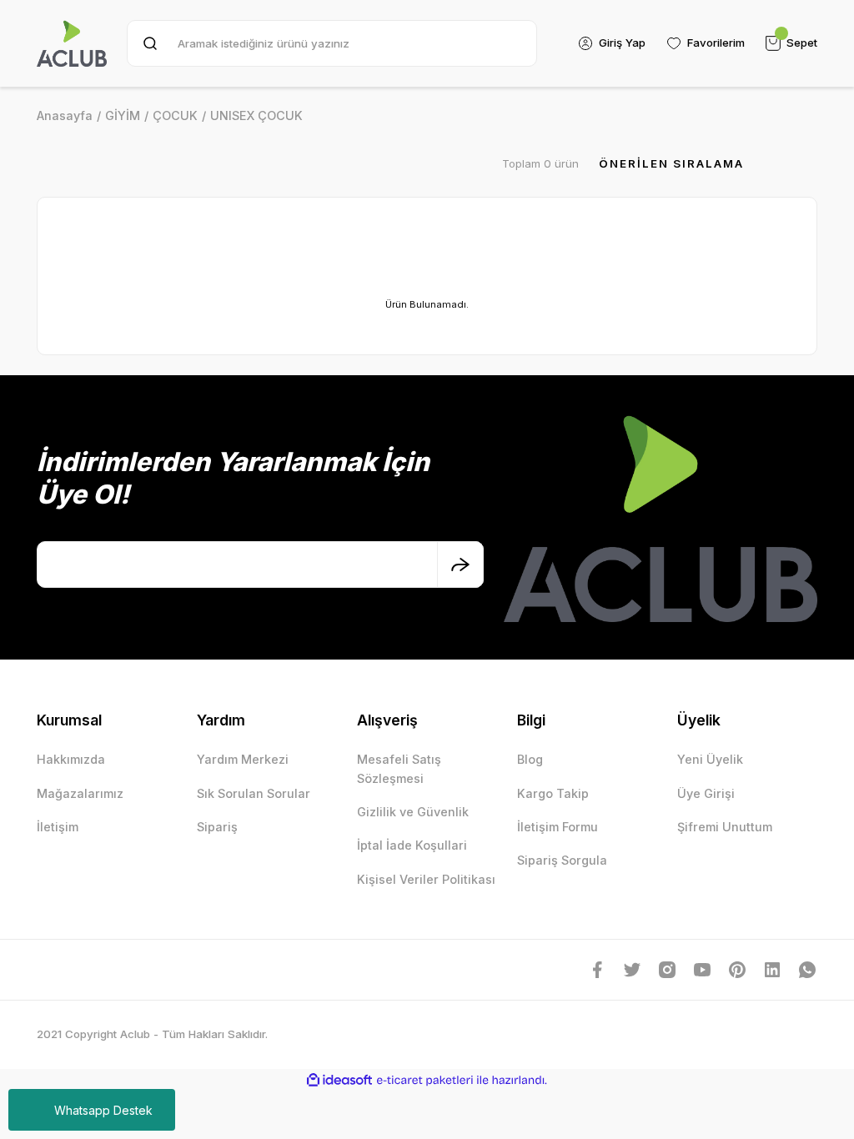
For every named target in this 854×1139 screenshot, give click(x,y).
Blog (530, 759)
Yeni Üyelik (710, 759)
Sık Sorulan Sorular (253, 793)
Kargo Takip (553, 793)
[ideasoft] (339, 1080)
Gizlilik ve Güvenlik (413, 812)
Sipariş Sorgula (562, 860)
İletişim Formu (557, 827)
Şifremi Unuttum (724, 827)
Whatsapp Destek (103, 1110)
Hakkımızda (71, 759)
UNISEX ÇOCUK (256, 115)
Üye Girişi (706, 793)
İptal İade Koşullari (412, 845)
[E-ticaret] (425, 1080)
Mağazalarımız (80, 793)
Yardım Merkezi (243, 759)
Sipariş (217, 827)
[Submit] (460, 564)
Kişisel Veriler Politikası (426, 879)
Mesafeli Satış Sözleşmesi (399, 768)
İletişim (57, 827)
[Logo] (72, 43)
